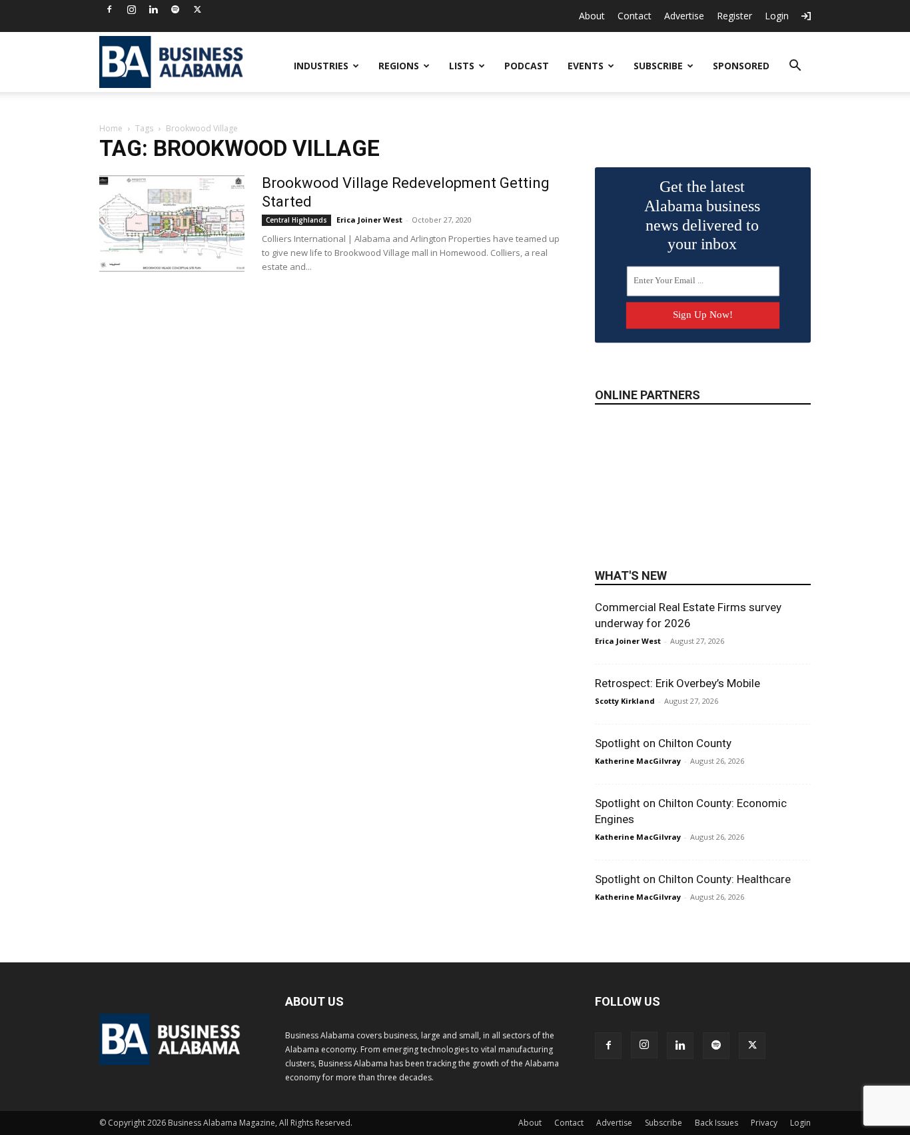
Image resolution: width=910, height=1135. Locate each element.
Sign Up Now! (703, 314)
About (592, 15)
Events (586, 65)
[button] (795, 67)
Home (111, 128)
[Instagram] (131, 9)
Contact (635, 15)
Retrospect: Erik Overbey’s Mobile (677, 683)
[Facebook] (109, 9)
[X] (197, 9)
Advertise (684, 15)
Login (777, 15)
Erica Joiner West (369, 220)
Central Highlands (296, 220)
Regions (398, 65)
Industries (321, 65)
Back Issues (716, 1122)
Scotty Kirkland (625, 701)
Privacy (764, 1122)
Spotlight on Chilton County (663, 743)
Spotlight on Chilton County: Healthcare (693, 879)
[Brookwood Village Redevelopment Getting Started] (171, 224)
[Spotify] (175, 9)
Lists (461, 65)
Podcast (526, 65)
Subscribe (658, 65)
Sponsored (741, 65)
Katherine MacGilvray (638, 761)
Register (734, 15)
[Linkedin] (153, 9)
